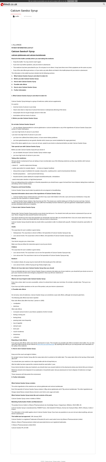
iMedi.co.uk (10, 4)
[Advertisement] (5, 74)
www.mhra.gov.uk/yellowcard (45, 344)
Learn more (71, 1)
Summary (29, 16)
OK (76, 1)
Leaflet (17, 16)
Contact (63, 461)
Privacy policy (56, 461)
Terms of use (48, 461)
